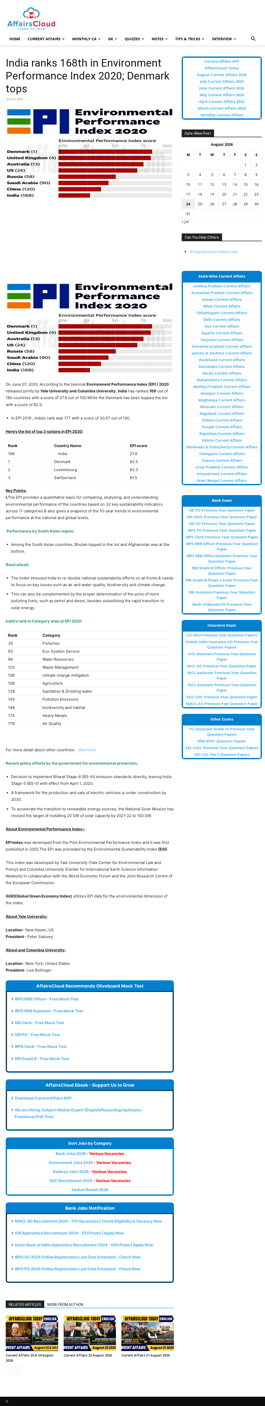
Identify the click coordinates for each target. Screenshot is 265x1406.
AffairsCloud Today (222, 68)
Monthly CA (84, 38)
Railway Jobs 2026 (90, 1171)
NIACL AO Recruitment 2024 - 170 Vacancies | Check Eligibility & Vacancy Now (88, 1221)
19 (212, 194)
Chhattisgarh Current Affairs (221, 312)
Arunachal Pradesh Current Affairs (222, 292)
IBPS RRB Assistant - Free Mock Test (49, 1010)
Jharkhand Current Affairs (222, 359)
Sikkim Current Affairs (222, 440)
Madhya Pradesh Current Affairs (222, 386)
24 (188, 203)
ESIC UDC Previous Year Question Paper (221, 696)
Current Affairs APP (221, 61)
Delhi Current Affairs (221, 319)
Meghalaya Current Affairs (221, 400)
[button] (253, 39)
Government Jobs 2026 (90, 1162)
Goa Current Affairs (221, 326)
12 (212, 184)
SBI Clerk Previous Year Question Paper (222, 516)
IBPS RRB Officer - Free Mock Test (47, 999)
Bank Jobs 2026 (90, 1153)
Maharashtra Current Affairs (222, 379)
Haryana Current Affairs (222, 339)
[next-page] (17, 1371)
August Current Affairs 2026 (222, 74)
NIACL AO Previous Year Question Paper (222, 703)
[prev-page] (9, 1371)
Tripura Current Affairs (222, 460)
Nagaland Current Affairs (222, 413)
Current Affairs (44, 38)
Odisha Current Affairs (222, 420)
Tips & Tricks (187, 38)
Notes (158, 38)
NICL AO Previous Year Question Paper (221, 666)
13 (224, 184)
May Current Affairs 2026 (222, 94)
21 (235, 194)
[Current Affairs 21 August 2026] (147, 1333)
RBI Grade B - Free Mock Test (42, 1058)
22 (246, 194)
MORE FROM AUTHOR (65, 1305)
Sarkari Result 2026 (89, 1189)
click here (87, 749)
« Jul (185, 221)
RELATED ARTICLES (25, 1305)
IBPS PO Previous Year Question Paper (222, 530)
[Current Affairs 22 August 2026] (90, 1333)
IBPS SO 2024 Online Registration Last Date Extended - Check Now (78, 1257)
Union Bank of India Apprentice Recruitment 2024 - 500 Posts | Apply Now (84, 1244)
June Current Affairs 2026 (221, 88)
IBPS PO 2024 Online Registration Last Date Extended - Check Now (78, 1268)
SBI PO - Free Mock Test (37, 1034)
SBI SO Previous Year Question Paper (222, 523)
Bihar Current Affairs (221, 306)
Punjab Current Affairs (222, 426)
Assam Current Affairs (222, 299)
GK (110, 38)
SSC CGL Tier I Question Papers (221, 754)
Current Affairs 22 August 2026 (88, 1355)
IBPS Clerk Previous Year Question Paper (222, 537)
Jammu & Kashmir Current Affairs (222, 353)
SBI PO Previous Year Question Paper (222, 510)
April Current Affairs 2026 (222, 101)
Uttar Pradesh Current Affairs (221, 467)
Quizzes (132, 38)
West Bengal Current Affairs (222, 480)
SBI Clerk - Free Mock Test (39, 1022)
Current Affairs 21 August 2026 (145, 1355)
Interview (222, 38)
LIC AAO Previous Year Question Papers (221, 635)
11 (200, 184)
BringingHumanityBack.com (214, 251)
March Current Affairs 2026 (222, 108)
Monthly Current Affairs (222, 114)
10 (188, 184)
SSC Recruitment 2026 (89, 1180)
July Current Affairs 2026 (222, 81)
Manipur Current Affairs (222, 393)
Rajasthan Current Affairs (222, 433)
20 (224, 194)
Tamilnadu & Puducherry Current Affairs (222, 447)
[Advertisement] (90, 244)
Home (14, 38)
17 (188, 194)
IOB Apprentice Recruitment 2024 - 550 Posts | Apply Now (69, 1233)
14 (235, 184)
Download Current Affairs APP (43, 1098)
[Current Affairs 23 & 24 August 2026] (32, 1333)
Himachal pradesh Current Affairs (222, 346)
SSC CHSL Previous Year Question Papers (221, 747)
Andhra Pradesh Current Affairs (222, 286)
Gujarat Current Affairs (221, 332)
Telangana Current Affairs (222, 453)
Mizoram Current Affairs (222, 406)
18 (200, 194)
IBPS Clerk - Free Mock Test (41, 1046)
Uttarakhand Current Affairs (221, 473)
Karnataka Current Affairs (222, 366)
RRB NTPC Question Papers (222, 741)
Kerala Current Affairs (221, 373)
